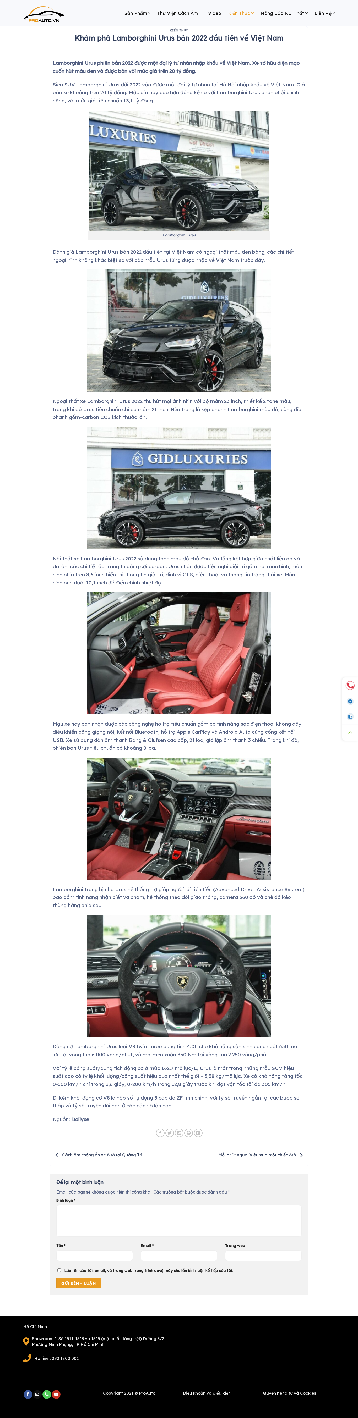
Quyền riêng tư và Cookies (289, 1393)
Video (214, 13)
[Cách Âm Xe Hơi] (49, 15)
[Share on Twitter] (169, 1133)
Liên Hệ (323, 13)
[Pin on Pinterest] (188, 1133)
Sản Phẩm (135, 13)
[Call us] (46, 1394)
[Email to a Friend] (179, 1133)
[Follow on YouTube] (56, 1394)
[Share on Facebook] (160, 1133)
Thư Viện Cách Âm (177, 13)
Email (147, 1245)
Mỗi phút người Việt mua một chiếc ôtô (257, 1154)
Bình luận (65, 1200)
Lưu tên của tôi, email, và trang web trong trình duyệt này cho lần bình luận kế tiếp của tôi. (148, 1270)
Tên (61, 1245)
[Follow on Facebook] (28, 1394)
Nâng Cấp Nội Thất (282, 13)
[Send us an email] (37, 1394)
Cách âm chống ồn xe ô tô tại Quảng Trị (101, 1154)
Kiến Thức (239, 13)
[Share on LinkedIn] (198, 1133)
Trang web (235, 1245)
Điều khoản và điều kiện (207, 1393)
